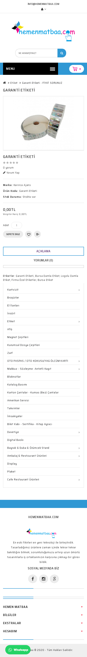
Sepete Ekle (13, 234)
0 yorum (8, 168)
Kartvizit (13, 289)
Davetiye (13, 432)
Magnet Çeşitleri (18, 337)
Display (12, 463)
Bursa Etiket (45, 280)
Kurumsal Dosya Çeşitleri (23, 345)
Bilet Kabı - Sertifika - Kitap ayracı (29, 424)
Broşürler (13, 297)
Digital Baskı (15, 440)
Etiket (14, 83)
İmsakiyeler (14, 416)
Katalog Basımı (17, 384)
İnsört (11, 313)
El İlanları (13, 305)
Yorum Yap (13, 173)
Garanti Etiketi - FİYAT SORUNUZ (42, 83)
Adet (6, 225)
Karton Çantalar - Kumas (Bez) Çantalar (32, 392)
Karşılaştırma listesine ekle (37, 234)
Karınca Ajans (22, 185)
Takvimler (13, 408)
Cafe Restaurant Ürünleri (23, 479)
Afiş (9, 329)
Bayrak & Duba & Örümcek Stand (28, 448)
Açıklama (43, 251)
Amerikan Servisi (18, 400)
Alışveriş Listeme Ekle (28, 234)
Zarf (10, 353)
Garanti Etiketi (25, 276)
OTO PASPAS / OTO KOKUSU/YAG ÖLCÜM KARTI (37, 361)
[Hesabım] (43, 9)
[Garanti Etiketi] (43, 123)
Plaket (11, 471)
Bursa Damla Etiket (47, 276)
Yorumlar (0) (43, 260)
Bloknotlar (14, 376)
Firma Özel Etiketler (24, 280)
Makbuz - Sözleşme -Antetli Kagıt (29, 368)
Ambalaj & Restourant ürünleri (27, 455)
